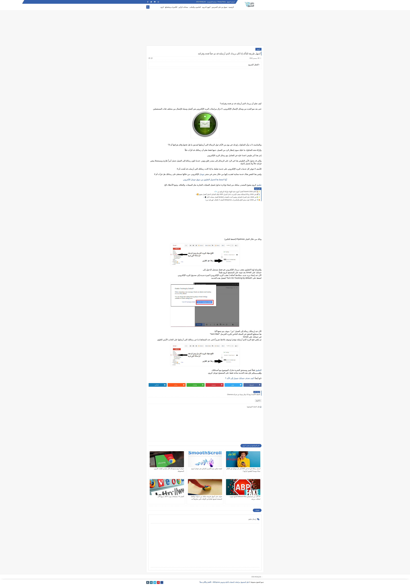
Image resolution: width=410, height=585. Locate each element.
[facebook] (147, 1)
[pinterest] (158, 582)
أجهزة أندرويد (206, 7)
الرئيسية (231, 7)
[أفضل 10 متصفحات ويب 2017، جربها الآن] (167, 487)
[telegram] (154, 582)
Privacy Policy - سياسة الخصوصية (216, 2)
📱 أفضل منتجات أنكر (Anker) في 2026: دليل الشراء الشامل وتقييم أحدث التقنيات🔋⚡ (232, 197)
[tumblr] (147, 582)
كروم (258, 49)
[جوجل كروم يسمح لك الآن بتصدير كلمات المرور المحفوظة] (167, 459)
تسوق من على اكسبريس (219, 7)
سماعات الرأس (183, 7)
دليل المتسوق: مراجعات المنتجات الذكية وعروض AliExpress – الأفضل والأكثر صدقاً (224, 582)
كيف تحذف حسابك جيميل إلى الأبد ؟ (239, 378)
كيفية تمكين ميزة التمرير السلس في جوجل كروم (206, 469)
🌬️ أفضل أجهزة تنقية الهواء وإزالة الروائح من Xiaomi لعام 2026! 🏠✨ (237, 191)
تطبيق (259, 185)
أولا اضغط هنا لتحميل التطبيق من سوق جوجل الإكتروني (205, 179)
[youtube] (154, 1)
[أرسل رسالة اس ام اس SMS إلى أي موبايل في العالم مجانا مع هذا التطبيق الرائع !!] (243, 459)
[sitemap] (161, 582)
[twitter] (151, 1)
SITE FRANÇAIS (201, 2)
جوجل (202, 174)
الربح (162, 7)
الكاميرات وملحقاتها (171, 7)
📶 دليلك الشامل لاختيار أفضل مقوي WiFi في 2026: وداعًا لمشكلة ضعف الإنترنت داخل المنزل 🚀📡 (228, 194)
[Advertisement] (205, 29)
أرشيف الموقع (231, 2)
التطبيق (258, 370)
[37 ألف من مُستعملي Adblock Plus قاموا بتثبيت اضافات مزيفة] (243, 487)
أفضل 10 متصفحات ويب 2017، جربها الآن (171, 496)
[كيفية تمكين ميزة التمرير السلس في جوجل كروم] (205, 459)
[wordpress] (151, 582)
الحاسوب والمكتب (195, 7)
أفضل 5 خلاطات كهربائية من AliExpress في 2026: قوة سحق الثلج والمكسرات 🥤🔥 (233, 200)
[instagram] (158, 1)
